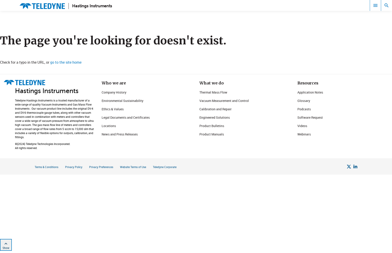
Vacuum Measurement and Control (224, 101)
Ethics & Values (113, 109)
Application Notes (310, 92)
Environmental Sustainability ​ (123, 101)
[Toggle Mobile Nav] (375, 5)
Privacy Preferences (101, 167)
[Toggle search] (386, 5)
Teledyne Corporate (164, 167)
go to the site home (65, 62)
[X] (349, 167)
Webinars (304, 134)
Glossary (303, 101)
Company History (114, 92)
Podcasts (304, 109)
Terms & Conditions (46, 167)
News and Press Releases (120, 134)
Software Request (310, 117)
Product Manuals (211, 134)
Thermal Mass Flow (213, 92)
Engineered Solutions (214, 117)
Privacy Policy (73, 167)
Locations (109, 126)
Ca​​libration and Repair (215, 109)
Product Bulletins (211, 126)
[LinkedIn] (355, 167)
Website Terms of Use (133, 167)
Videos (302, 126)
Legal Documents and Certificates (126, 117)
